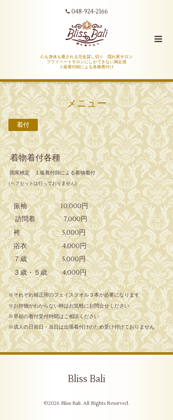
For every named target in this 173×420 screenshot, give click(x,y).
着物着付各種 (35, 157)
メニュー (87, 103)
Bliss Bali (86, 379)
